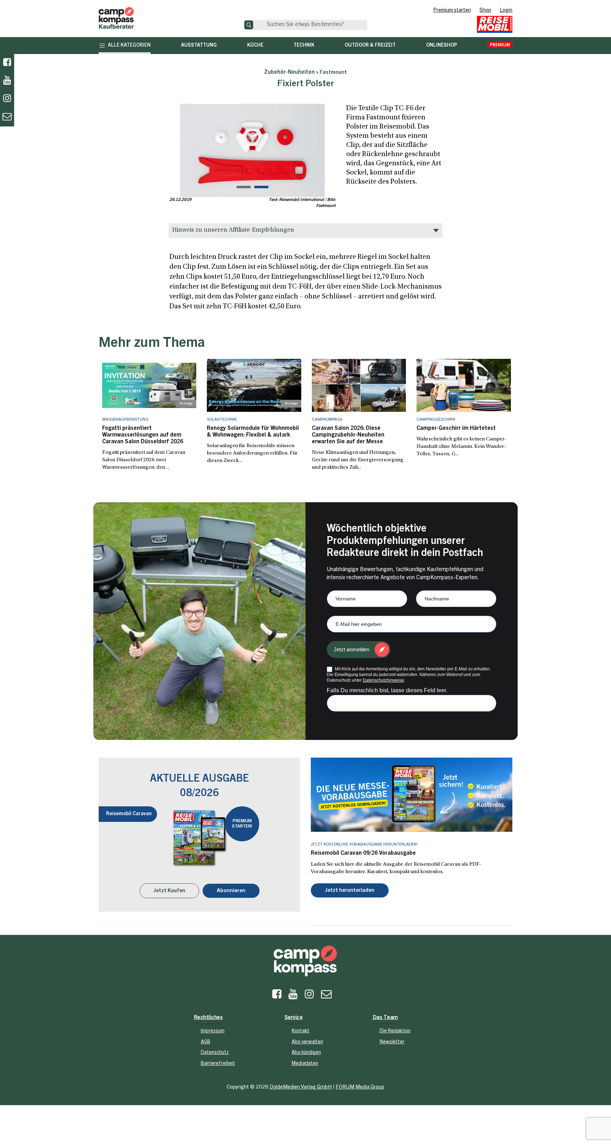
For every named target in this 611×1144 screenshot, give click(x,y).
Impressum (213, 1031)
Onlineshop (441, 45)
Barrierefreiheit (218, 1063)
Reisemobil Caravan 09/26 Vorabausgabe (363, 853)
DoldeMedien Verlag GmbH (300, 1087)
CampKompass (327, 419)
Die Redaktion (395, 1031)
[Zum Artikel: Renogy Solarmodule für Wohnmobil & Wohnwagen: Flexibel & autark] (254, 385)
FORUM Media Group (360, 1087)
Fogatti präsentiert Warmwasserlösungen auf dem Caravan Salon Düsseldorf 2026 (142, 435)
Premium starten (452, 10)
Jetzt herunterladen (349, 890)
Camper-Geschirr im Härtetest (456, 428)
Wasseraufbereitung (125, 419)
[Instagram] (309, 996)
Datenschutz (215, 1052)
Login (506, 10)
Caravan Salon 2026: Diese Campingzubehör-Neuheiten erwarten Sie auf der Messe (348, 435)
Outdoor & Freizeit (370, 45)
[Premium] (500, 45)
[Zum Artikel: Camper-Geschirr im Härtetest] (464, 385)
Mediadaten (305, 1063)
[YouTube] (293, 996)
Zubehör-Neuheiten (289, 72)
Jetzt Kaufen (169, 891)
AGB (205, 1042)
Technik (303, 45)
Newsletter (392, 1042)
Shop (485, 10)
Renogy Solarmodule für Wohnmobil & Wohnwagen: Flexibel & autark (253, 432)
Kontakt (300, 1031)
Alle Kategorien (129, 45)
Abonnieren (231, 891)
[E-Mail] (326, 996)
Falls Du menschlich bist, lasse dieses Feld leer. (387, 690)
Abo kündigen (306, 1052)
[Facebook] (7, 63)
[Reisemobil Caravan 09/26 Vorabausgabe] (411, 795)
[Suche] (248, 24)
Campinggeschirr (436, 419)
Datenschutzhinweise (383, 680)
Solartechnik (222, 419)
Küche (255, 45)
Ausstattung (199, 45)
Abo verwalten (307, 1042)
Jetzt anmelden (351, 649)
